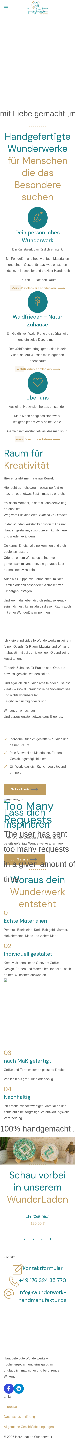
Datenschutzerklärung (19, 1416)
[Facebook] (9, 1389)
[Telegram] (19, 1389)
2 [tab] (33, 1239)
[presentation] (25, 1239)
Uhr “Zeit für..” (37, 1216)
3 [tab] (41, 1239)
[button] (69, 8)
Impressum (11, 1406)
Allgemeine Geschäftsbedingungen (29, 1427)
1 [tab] (24, 1239)
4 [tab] (50, 1239)
